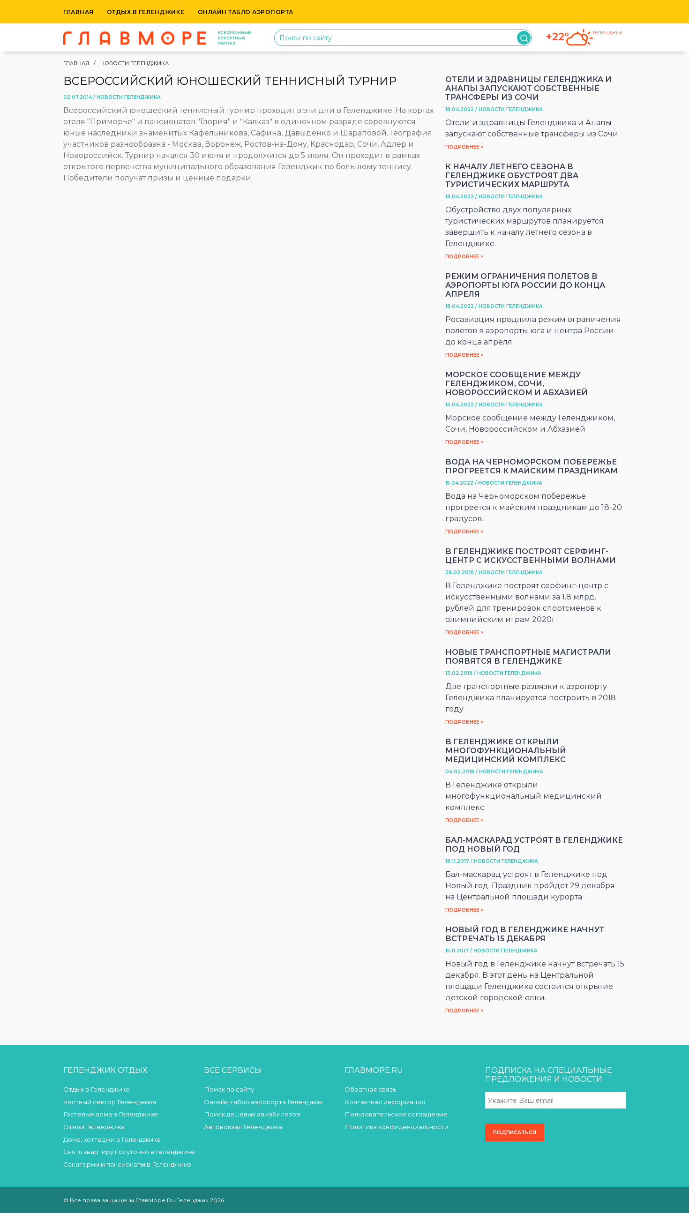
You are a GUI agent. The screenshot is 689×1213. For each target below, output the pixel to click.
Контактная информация (384, 1102)
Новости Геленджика (134, 63)
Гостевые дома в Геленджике (110, 1114)
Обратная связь (370, 1089)
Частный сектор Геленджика (109, 1102)
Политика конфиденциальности (396, 1127)
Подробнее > (464, 147)
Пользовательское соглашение (396, 1114)
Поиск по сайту (229, 1089)
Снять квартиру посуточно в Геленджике (129, 1151)
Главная (78, 11)
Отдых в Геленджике (146, 11)
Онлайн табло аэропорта (245, 11)
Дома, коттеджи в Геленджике (112, 1139)
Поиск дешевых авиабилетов (252, 1114)
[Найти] (524, 38)
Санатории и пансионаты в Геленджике (127, 1164)
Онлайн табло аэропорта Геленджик (263, 1102)
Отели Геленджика (94, 1127)
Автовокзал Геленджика (243, 1127)
